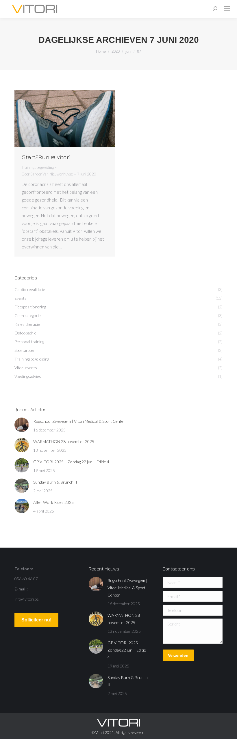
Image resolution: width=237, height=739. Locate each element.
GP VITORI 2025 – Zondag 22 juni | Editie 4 (71, 461)
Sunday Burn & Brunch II (55, 482)
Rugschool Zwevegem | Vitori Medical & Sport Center (79, 421)
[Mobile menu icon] (227, 9)
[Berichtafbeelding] (21, 425)
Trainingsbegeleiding (38, 167)
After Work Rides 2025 (53, 502)
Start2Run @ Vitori (46, 156)
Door (47, 174)
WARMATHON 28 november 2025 (63, 441)
